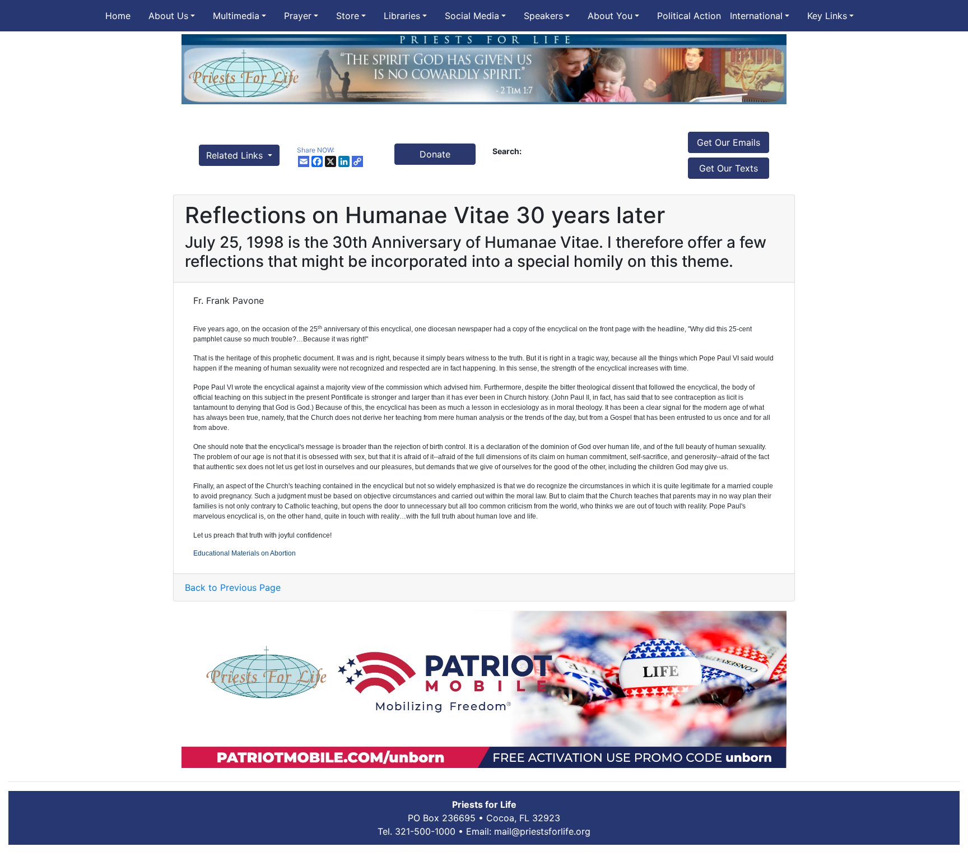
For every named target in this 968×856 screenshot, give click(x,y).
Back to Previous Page (233, 587)
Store (347, 15)
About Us (168, 15)
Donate (435, 154)
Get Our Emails (728, 142)
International (756, 15)
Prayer (297, 15)
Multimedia (236, 15)
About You (610, 15)
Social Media (472, 15)
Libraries (402, 15)
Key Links (827, 15)
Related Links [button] (236, 155)
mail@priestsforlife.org (542, 831)
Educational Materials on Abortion (244, 553)
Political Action (689, 15)
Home (118, 15)
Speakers (543, 15)
